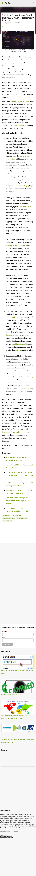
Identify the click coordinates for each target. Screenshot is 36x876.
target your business (22, 102)
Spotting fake (11, 335)
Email (4, 631)
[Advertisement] (18, 564)
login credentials (24, 207)
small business (7, 521)
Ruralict (8, 3)
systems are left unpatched (16, 245)
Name (4, 637)
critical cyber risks (9, 518)
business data (7, 515)
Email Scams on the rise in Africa (11, 694)
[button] (3, 26)
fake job (19, 350)
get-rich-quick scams (14, 317)
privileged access (22, 518)
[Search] (33, 3)
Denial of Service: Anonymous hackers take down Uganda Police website (18, 501)
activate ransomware (18, 125)
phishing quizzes (18, 344)
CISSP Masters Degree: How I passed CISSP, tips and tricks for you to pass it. (19, 475)
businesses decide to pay (19, 186)
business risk (17, 515)
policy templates (25, 389)
